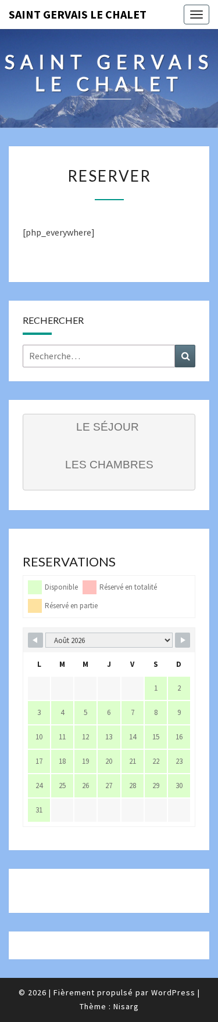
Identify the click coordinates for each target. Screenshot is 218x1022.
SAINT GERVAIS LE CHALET (77, 14)
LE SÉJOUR (107, 427)
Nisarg (126, 1006)
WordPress (173, 992)
